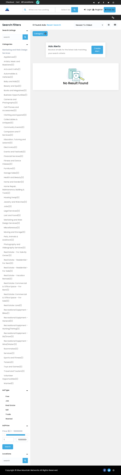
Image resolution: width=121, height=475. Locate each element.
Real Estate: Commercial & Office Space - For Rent (14, 286)
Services (9, 353)
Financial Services (13, 156)
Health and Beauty (14, 177)
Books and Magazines (15, 90)
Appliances (10, 57)
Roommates (11, 348)
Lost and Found (12, 215)
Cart (18, 2)
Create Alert (97, 50)
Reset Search (54, 24)
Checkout (10, 2)
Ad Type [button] (5, 390)
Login (88, 9)
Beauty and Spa (12, 86)
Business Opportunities (15, 95)
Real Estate (10, 405)
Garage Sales (11, 173)
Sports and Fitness (13, 357)
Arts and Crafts (12, 69)
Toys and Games (13, 366)
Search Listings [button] (9, 30)
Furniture (9, 168)
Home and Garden (14, 182)
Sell (7, 410)
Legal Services (12, 211)
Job (7, 401)
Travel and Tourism (14, 371)
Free (7, 396)
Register (99, 9)
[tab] (15, 30)
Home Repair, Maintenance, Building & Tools (13, 189)
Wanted (9, 383)
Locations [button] (6, 454)
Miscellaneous (12, 227)
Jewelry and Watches (15, 202)
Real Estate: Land (13, 305)
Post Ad (110, 9)
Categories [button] (7, 44)
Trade (8, 414)
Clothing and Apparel (15, 115)
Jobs (8, 206)
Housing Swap (11, 197)
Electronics (10, 147)
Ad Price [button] (5, 425)
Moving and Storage (14, 232)
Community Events (14, 127)
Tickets (8, 362)
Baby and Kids (12, 81)
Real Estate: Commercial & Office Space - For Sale (14, 297)
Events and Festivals (15, 151)
